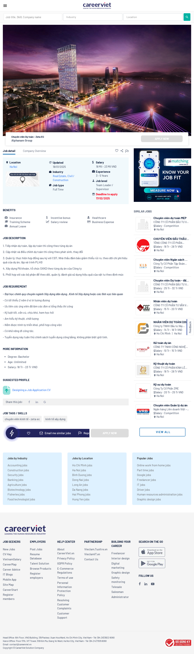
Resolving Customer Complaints (64, 604)
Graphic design (120, 572)
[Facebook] (140, 584)
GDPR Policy (64, 563)
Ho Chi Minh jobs (82, 465)
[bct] (177, 642)
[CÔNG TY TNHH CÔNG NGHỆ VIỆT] (143, 349)
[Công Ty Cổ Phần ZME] (143, 391)
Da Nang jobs (80, 489)
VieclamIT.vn (92, 554)
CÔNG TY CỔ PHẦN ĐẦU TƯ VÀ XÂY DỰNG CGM (170, 222)
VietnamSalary (12, 559)
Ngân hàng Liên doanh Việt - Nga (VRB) (170, 409)
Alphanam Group (21, 140)
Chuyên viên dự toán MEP (170, 218)
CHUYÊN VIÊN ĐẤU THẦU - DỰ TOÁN (170, 238)
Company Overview (34, 150)
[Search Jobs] (187, 17)
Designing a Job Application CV (31, 390)
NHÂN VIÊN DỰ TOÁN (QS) (170, 322)
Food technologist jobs (21, 499)
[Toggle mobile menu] (5, 6)
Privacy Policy (66, 558)
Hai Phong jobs (81, 494)
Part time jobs (145, 470)
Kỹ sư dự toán (162, 384)
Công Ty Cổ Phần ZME (166, 388)
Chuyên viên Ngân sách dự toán (170, 259)
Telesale (116, 587)
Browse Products (40, 568)
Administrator (120, 597)
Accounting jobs (17, 465)
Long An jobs (80, 484)
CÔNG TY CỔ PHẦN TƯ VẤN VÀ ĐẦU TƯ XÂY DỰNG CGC (170, 305)
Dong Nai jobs (80, 479)
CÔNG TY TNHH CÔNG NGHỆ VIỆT (169, 347)
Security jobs (15, 475)
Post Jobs (36, 549)
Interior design (120, 558)
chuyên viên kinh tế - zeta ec (22, 419)
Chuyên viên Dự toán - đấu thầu (170, 280)
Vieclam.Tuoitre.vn (95, 549)
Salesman (117, 591)
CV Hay (7, 554)
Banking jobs (15, 479)
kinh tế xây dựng (55, 419)
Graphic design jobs (149, 499)
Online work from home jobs (154, 465)
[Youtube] (152, 584)
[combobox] (33, 17)
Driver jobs (143, 489)
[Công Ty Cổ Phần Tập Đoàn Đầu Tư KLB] (143, 266)
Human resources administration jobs (159, 494)
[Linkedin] (145, 584)
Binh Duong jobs (82, 475)
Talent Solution (39, 563)
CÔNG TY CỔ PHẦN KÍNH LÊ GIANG (169, 368)
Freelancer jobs (146, 479)
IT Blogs (8, 574)
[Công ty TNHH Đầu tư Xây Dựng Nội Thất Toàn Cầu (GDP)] (143, 328)
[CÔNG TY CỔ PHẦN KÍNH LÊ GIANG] (143, 370)
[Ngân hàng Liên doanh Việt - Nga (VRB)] (143, 411)
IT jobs (141, 484)
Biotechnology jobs (19, 489)
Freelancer (118, 553)
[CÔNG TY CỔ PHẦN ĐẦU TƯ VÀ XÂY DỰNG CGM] (143, 224)
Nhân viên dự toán (165, 301)
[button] (116, 150)
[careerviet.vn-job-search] (152, 552)
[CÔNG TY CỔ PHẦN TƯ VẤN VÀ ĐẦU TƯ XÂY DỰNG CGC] (143, 307)
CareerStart (10, 589)
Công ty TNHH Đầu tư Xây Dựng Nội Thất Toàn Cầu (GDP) (171, 326)
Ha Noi (13, 166)
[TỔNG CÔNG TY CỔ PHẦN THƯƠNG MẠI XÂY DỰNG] (143, 245)
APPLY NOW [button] (162, 138)
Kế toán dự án (162, 342)
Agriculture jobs (17, 484)
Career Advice (11, 569)
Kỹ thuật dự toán (164, 363)
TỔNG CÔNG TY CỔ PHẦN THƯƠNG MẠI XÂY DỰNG (167, 243)
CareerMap (9, 564)
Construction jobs (18, 470)
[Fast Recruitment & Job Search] (97, 5)
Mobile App (9, 579)
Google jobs (144, 475)
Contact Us (91, 559)
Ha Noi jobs (79, 470)
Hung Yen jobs (80, 499)
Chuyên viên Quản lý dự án (170, 405)
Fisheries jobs (16, 494)
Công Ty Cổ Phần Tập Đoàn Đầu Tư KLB (169, 264)
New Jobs (9, 549)
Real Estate (59, 176)
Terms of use (65, 577)
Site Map (8, 584)
